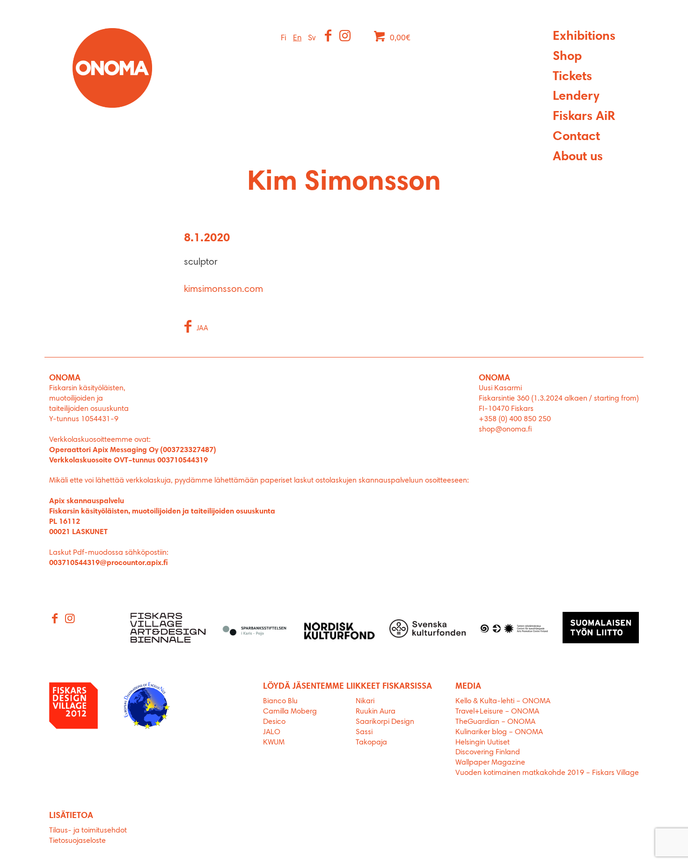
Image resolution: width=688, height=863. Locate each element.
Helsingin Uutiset (482, 742)
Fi (283, 38)
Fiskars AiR (584, 117)
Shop (567, 57)
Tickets (572, 77)
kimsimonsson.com (223, 289)
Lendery (576, 96)
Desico (274, 722)
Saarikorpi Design (385, 722)
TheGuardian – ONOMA (495, 722)
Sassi (365, 732)
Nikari (365, 701)
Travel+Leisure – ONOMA (497, 711)
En (297, 38)
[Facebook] (329, 37)
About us (578, 157)
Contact (576, 137)
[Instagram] (345, 37)
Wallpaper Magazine (490, 762)
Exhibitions (584, 36)
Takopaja (371, 742)
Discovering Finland (487, 752)
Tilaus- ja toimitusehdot (88, 830)
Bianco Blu (280, 701)
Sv (311, 38)
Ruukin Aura (375, 711)
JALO (271, 732)
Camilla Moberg (290, 711)
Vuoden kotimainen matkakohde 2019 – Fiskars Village (547, 773)
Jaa (202, 328)
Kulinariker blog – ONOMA (499, 732)
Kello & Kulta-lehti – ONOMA (502, 701)
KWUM (274, 742)
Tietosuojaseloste (77, 841)
